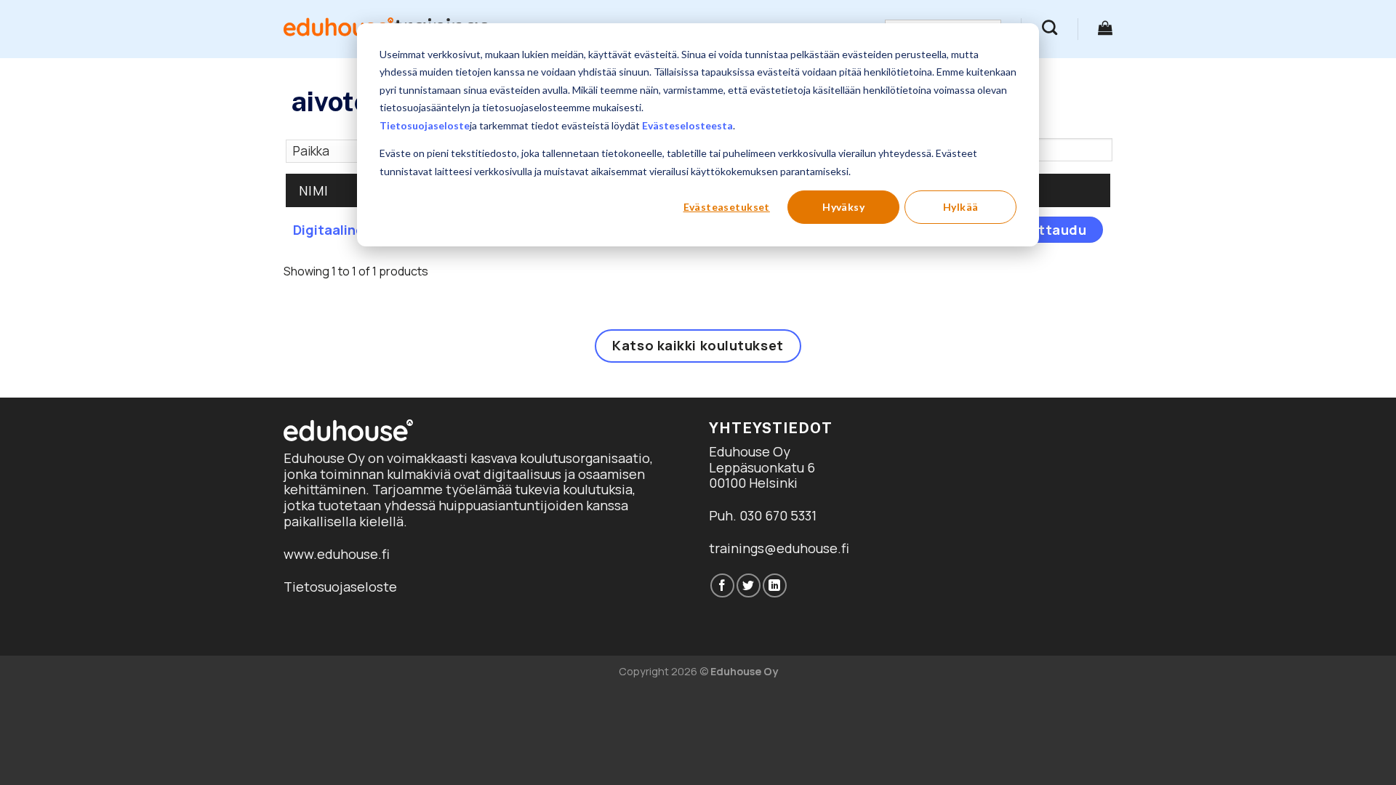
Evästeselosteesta (687, 125)
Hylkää (961, 207)
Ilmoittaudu (1045, 229)
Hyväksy (843, 207)
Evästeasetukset (726, 207)
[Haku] (1049, 27)
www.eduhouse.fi (337, 554)
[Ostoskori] (1105, 27)
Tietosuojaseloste (425, 125)
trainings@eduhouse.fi (779, 548)
